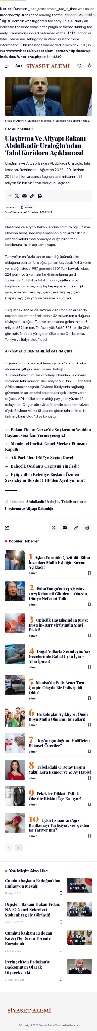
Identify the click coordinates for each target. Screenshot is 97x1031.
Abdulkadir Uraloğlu (42, 501)
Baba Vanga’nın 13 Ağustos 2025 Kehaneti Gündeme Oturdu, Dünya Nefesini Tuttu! (58, 593)
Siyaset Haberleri (19, 128)
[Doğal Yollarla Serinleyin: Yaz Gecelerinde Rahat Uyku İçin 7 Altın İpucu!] (15, 654)
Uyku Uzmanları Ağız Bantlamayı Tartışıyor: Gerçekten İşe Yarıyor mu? (59, 825)
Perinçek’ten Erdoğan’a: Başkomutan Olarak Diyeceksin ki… (27, 967)
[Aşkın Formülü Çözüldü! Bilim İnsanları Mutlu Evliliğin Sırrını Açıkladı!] (15, 560)
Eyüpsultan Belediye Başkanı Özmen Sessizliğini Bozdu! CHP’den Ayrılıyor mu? (45, 477)
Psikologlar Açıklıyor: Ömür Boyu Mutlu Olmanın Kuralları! (59, 717)
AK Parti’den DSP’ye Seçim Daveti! (43, 457)
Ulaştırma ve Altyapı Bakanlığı (29, 508)
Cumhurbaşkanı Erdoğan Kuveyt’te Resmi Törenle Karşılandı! (28, 938)
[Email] (24, 196)
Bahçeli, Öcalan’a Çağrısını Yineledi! (45, 466)
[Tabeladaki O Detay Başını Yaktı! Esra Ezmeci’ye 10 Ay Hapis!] (15, 770)
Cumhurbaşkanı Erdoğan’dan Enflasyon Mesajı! (32, 883)
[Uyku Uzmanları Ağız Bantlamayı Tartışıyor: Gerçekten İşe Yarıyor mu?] (15, 823)
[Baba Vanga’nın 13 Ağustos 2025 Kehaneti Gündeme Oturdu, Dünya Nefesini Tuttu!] (15, 591)
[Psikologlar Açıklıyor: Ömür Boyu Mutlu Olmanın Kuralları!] (15, 717)
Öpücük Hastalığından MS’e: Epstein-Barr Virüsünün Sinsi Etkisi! (58, 624)
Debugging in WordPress (45, 39)
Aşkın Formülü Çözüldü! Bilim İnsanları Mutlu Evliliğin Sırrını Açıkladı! (59, 562)
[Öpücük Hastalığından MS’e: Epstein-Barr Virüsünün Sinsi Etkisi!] (15, 623)
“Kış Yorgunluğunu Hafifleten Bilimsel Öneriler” (59, 743)
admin (10, 207)
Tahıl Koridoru (73, 501)
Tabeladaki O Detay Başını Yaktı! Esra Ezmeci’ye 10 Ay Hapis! (60, 769)
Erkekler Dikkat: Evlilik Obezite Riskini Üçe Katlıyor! (55, 796)
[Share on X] (16, 196)
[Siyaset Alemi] (48, 66)
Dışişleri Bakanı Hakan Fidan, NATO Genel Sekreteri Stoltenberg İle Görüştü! (32, 909)
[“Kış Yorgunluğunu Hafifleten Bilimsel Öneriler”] (15, 743)
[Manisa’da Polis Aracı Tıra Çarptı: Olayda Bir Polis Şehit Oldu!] (15, 685)
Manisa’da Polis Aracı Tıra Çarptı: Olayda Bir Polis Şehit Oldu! (56, 687)
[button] (9, 66)
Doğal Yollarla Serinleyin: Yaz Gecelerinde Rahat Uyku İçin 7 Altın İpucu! (59, 656)
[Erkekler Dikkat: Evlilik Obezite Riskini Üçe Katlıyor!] (15, 796)
